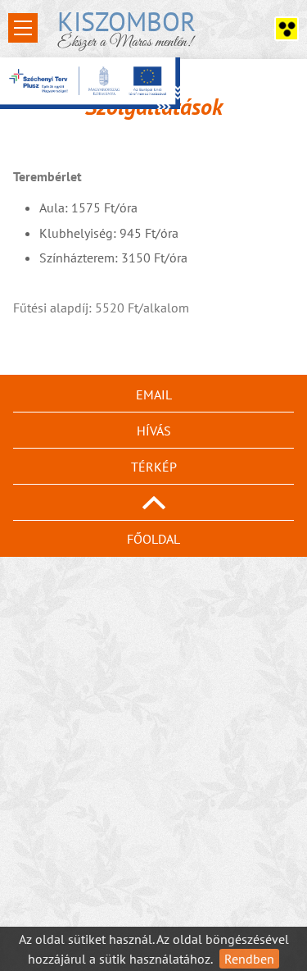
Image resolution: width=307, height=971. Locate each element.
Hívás (154, 430)
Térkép (154, 466)
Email (154, 394)
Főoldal (153, 539)
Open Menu (23, 28)
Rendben (249, 958)
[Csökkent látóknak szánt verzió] (286, 28)
